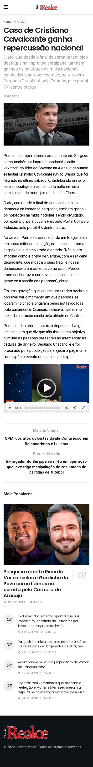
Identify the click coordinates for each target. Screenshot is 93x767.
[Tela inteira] (83, 407)
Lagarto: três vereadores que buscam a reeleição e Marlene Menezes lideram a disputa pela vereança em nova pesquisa (51, 688)
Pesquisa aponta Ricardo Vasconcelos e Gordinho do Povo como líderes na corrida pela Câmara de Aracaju (36, 583)
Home (7, 22)
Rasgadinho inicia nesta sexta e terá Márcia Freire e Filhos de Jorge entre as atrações (53, 644)
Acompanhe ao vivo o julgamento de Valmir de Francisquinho (53, 664)
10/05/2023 (11, 96)
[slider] (42, 408)
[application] (46, 388)
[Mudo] (74, 407)
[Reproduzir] (9, 407)
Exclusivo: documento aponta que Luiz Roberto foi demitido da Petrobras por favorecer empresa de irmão (48, 621)
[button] (46, 388)
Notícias (20, 22)
